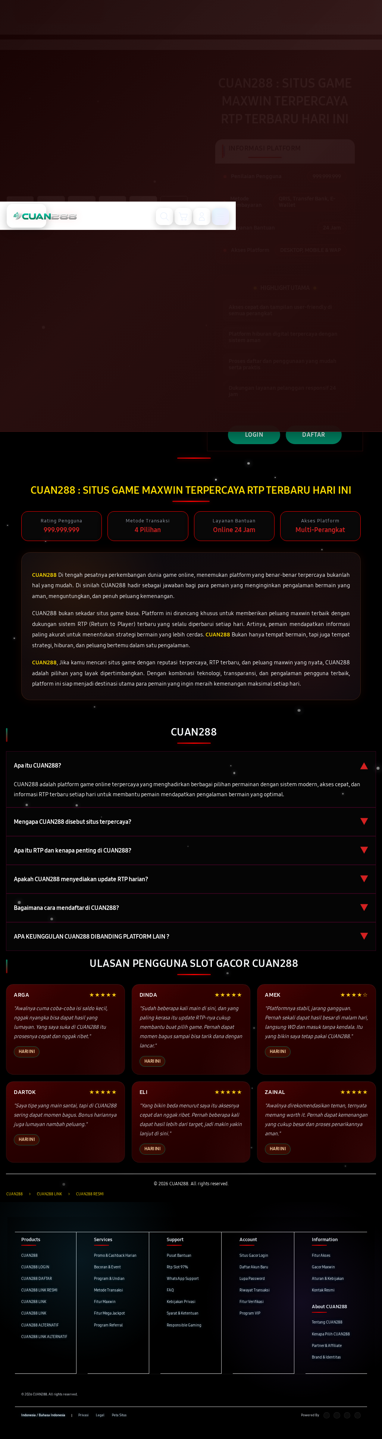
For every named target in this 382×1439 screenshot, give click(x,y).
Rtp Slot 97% (177, 1267)
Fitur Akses (321, 1255)
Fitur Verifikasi (251, 1302)
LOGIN (254, 434)
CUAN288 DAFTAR (36, 1279)
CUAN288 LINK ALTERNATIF (44, 1337)
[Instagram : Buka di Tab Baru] (347, 1415)
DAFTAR (313, 434)
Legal (100, 1415)
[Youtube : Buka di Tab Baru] (357, 1415)
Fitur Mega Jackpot (109, 1313)
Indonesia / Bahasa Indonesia (43, 1415)
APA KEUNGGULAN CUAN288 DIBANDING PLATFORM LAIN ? (191, 936)
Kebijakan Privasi (181, 1302)
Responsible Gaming (184, 1325)
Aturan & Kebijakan (328, 1279)
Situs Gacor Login (253, 1255)
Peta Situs (119, 1415)
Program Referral (108, 1325)
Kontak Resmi (323, 1290)
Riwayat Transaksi (254, 1290)
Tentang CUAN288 (327, 1322)
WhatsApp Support (183, 1279)
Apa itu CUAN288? (191, 765)
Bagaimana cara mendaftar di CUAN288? (191, 908)
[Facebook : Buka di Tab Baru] (326, 1415)
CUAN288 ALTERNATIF (40, 1325)
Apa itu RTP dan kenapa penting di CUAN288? (191, 850)
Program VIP (249, 1313)
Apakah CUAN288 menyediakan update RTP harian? (191, 879)
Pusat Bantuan (179, 1255)
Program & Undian (109, 1279)
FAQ (170, 1290)
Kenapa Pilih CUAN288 (331, 1334)
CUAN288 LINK (33, 1302)
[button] (183, 216)
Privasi (83, 1415)
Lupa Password (252, 1279)
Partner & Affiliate (327, 1346)
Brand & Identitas (326, 1357)
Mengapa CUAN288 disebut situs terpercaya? (191, 822)
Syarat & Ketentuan (182, 1313)
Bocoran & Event (107, 1267)
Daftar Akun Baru (253, 1267)
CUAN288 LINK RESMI (39, 1290)
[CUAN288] (26, 216)
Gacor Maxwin (323, 1267)
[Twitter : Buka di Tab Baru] (337, 1415)
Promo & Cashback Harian (115, 1255)
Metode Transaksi (108, 1290)
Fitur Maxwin (105, 1302)
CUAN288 (29, 1255)
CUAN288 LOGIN (35, 1267)
